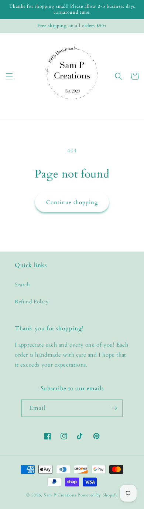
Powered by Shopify (98, 495)
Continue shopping (72, 202)
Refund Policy (32, 301)
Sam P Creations (60, 495)
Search (22, 284)
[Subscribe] (114, 408)
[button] (9, 76)
